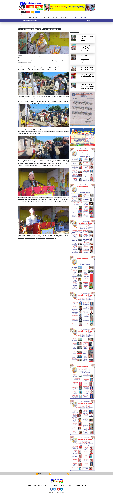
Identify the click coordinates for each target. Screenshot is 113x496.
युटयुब (29, 12)
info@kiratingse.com (43, 474)
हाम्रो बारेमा (38, 12)
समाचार (40, 17)
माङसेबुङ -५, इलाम (73, 474)
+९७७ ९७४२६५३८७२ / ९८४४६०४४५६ (58, 474)
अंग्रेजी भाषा (77, 17)
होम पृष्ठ (19, 26)
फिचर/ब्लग (55, 17)
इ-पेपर (33, 12)
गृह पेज (29, 17)
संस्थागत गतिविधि (63, 17)
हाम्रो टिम (23, 12)
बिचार (45, 17)
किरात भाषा (83, 17)
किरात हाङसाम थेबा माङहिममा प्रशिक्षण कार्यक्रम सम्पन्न (32, 21)
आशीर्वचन (35, 17)
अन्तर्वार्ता (49, 17)
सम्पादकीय (71, 17)
